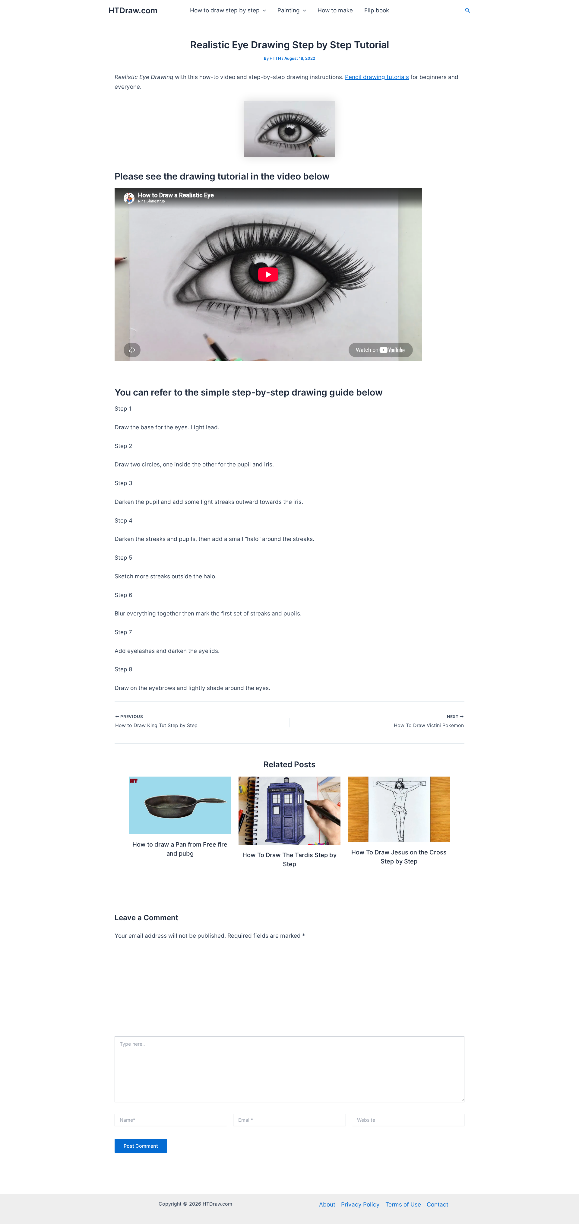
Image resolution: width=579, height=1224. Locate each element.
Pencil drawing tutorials (377, 77)
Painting (288, 10)
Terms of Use (403, 1204)
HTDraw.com (133, 10)
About (327, 1204)
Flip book (376, 10)
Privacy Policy (360, 1204)
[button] (263, 10)
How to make (335, 10)
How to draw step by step (225, 10)
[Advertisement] (289, 991)
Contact (437, 1204)
